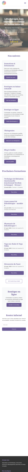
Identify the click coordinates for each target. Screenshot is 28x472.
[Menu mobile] (25, 3)
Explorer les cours (10, 77)
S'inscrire (14, 329)
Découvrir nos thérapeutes (13, 140)
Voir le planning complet (14, 281)
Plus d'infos (14, 192)
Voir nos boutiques (11, 100)
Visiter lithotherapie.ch (12, 121)
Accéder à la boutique (14, 304)
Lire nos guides (10, 161)
